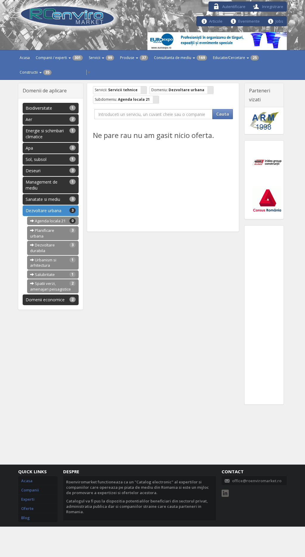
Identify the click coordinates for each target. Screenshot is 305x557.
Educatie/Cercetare (235, 57)
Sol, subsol (50, 159)
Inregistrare (272, 6)
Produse (133, 57)
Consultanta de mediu (179, 57)
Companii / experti (58, 57)
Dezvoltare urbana (50, 210)
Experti (28, 499)
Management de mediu (50, 185)
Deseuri (50, 170)
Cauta (222, 114)
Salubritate (54, 274)
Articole (215, 20)
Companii (30, 490)
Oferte (27, 508)
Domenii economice (50, 299)
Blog (25, 517)
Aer (50, 119)
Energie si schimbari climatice (50, 133)
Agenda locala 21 (54, 221)
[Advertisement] (264, 315)
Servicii (100, 57)
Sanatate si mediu (50, 199)
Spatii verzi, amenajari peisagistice (52, 286)
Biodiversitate (50, 108)
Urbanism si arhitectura (52, 262)
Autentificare (233, 6)
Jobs (279, 20)
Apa (50, 148)
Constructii (34, 72)
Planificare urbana (52, 233)
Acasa (25, 57)
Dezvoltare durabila (52, 247)
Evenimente (249, 20)
